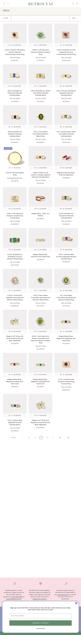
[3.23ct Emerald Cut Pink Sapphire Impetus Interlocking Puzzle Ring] (66, 35)
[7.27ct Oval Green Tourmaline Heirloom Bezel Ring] (40, 117)
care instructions (63, 594)
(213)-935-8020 (17, 597)
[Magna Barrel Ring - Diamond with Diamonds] (40, 240)
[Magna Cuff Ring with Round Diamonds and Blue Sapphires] (15, 322)
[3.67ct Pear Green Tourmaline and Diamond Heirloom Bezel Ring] (40, 281)
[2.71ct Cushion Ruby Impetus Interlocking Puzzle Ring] (66, 365)
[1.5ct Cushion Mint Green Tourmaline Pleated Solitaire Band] (66, 117)
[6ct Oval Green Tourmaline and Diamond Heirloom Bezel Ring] (66, 281)
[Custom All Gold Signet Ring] (15, 158)
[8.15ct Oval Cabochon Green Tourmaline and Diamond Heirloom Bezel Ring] (40, 322)
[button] (8, 3)
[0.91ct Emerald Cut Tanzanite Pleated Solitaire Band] (66, 199)
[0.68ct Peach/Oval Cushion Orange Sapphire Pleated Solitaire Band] (40, 158)
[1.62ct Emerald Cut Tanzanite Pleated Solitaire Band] (15, 76)
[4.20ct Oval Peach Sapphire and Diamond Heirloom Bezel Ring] (15, 281)
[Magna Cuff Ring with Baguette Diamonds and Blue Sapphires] (40, 406)
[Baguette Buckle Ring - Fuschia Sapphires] (66, 158)
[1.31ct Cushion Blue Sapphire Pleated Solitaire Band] (15, 406)
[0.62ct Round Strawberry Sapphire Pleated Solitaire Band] (66, 76)
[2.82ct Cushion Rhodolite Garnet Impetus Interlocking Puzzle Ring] (15, 35)
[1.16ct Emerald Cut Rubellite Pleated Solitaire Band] (15, 117)
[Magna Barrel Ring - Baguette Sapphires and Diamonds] (66, 322)
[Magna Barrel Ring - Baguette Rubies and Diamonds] (15, 365)
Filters (5, 18)
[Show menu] (4, 3)
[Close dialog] (76, 603)
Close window (40, 628)
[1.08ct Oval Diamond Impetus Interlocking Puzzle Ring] (15, 199)
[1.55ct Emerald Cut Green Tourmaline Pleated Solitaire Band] (40, 76)
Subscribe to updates (40, 623)
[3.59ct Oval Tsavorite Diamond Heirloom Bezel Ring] (40, 35)
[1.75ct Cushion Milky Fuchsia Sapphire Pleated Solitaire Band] (66, 240)
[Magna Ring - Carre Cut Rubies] (40, 199)
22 (60, 437)
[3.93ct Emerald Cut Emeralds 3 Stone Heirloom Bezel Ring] (15, 240)
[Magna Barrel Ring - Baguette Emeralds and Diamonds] (40, 365)
